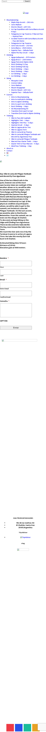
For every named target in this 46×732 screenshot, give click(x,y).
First (2, 267)
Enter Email (4, 289)
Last (2, 276)
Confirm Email (5, 297)
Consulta (4, 301)
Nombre (4, 258)
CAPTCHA (3, 321)
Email (3, 279)
